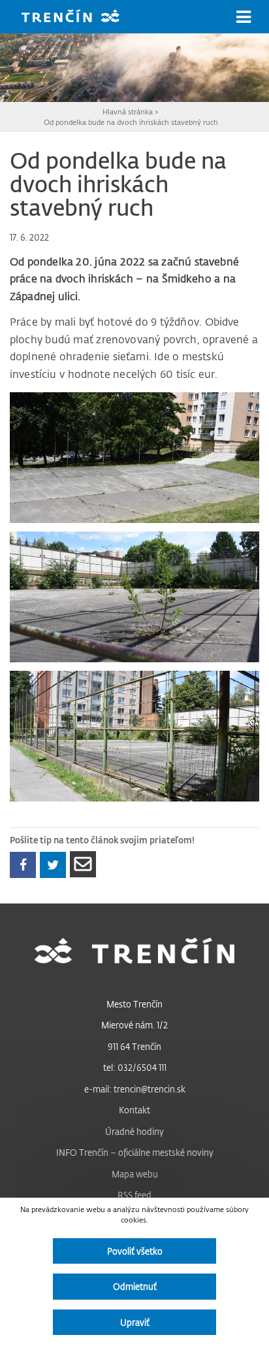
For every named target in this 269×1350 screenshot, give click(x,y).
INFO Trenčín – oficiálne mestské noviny (135, 1152)
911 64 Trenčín (134, 1046)
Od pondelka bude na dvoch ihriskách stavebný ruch (131, 122)
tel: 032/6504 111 (134, 1067)
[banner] (80, 17)
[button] (243, 16)
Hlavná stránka (128, 111)
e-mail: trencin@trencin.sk (134, 1088)
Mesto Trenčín (134, 1003)
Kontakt (134, 1109)
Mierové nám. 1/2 (134, 1024)
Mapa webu (135, 1173)
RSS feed (134, 1194)
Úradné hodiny (134, 1131)
